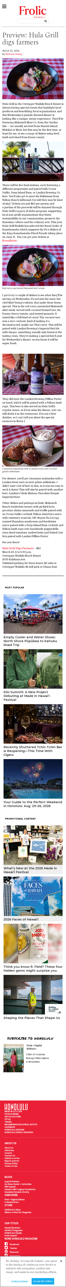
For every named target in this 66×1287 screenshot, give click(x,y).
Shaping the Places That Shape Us (32, 1018)
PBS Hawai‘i (10, 1186)
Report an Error (12, 1161)
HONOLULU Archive (14, 1129)
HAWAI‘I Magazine (14, 1230)
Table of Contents (35, 1054)
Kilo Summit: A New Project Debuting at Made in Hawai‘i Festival (27, 696)
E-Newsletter (33, 1062)
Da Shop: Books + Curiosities (18, 1184)
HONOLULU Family (13, 1233)
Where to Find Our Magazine (18, 1212)
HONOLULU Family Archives (19, 1132)
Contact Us (10, 1155)
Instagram (14, 1256)
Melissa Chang (14, 54)
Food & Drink (12, 1114)
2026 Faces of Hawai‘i (21, 919)
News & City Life (13, 1111)
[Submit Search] (46, 20)
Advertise (9, 1150)
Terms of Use (11, 1166)
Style (8, 1119)
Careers (8, 1153)
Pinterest (14, 1252)
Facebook (14, 1244)
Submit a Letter (12, 1158)
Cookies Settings (19, 1281)
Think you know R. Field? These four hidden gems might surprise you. (33, 968)
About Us (9, 1147)
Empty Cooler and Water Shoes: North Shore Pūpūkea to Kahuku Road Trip (30, 641)
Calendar (10, 1127)
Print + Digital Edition (15, 1199)
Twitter (13, 1248)
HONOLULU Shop (13, 1209)
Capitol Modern (12, 1181)
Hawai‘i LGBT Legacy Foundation (20, 1189)
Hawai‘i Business (12, 1227)
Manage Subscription (37, 1058)
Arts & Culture (13, 1116)
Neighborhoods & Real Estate (21, 1124)
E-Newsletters (12, 1202)
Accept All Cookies (42, 1281)
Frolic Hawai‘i (11, 1235)
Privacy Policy (11, 1163)
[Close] (61, 1261)
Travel (8, 1122)
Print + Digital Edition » (34, 1047)
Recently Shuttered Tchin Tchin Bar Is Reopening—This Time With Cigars (33, 751)
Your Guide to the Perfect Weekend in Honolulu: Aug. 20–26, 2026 (33, 804)
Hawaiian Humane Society (17, 1192)
